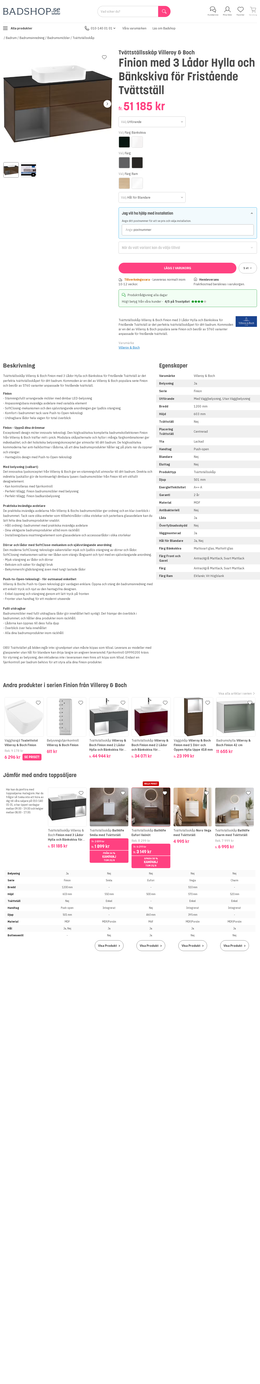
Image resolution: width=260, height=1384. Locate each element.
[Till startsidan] (31, 11)
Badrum (11, 38)
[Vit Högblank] (137, 183)
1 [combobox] (246, 268)
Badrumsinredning (32, 38)
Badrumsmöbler (58, 38)
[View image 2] (28, 170)
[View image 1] (11, 170)
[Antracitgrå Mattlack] (124, 162)
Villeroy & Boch (129, 347)
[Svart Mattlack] (137, 162)
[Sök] (164, 11)
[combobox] (152, 121)
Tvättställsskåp (83, 38)
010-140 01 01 (101, 28)
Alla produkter (21, 28)
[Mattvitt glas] (137, 142)
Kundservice (213, 15)
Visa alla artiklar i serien (235, 693)
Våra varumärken (134, 28)
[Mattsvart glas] (124, 142)
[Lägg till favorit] (104, 57)
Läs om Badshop (163, 28)
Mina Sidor (227, 15)
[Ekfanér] (124, 183)
